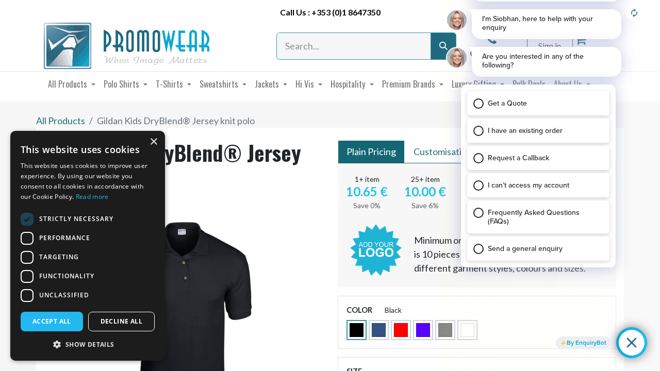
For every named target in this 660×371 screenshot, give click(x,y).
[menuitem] (72, 84)
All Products (60, 120)
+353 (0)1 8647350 (346, 12)
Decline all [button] (121, 321)
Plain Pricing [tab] (371, 151)
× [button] (153, 142)
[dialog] (87, 246)
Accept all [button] (51, 321)
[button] (88, 344)
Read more (92, 196)
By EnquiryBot (586, 342)
